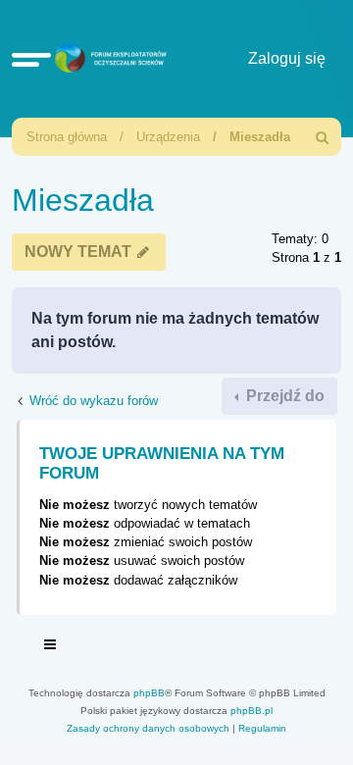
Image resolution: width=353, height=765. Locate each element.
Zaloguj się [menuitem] (287, 58)
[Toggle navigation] (51, 647)
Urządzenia (168, 136)
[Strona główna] (108, 59)
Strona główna (66, 136)
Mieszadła (259, 136)
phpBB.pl (251, 710)
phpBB (149, 693)
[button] (31, 58)
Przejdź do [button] (283, 395)
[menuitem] (322, 137)
